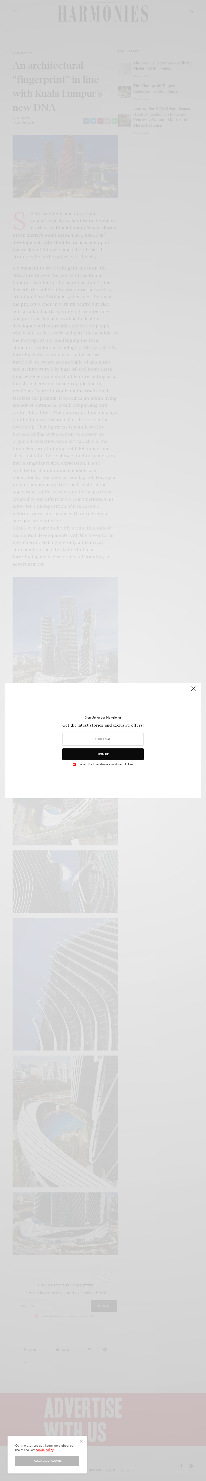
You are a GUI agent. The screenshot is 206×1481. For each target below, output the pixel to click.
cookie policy (45, 1449)
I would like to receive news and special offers (105, 764)
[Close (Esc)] (193, 690)
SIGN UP (103, 754)
